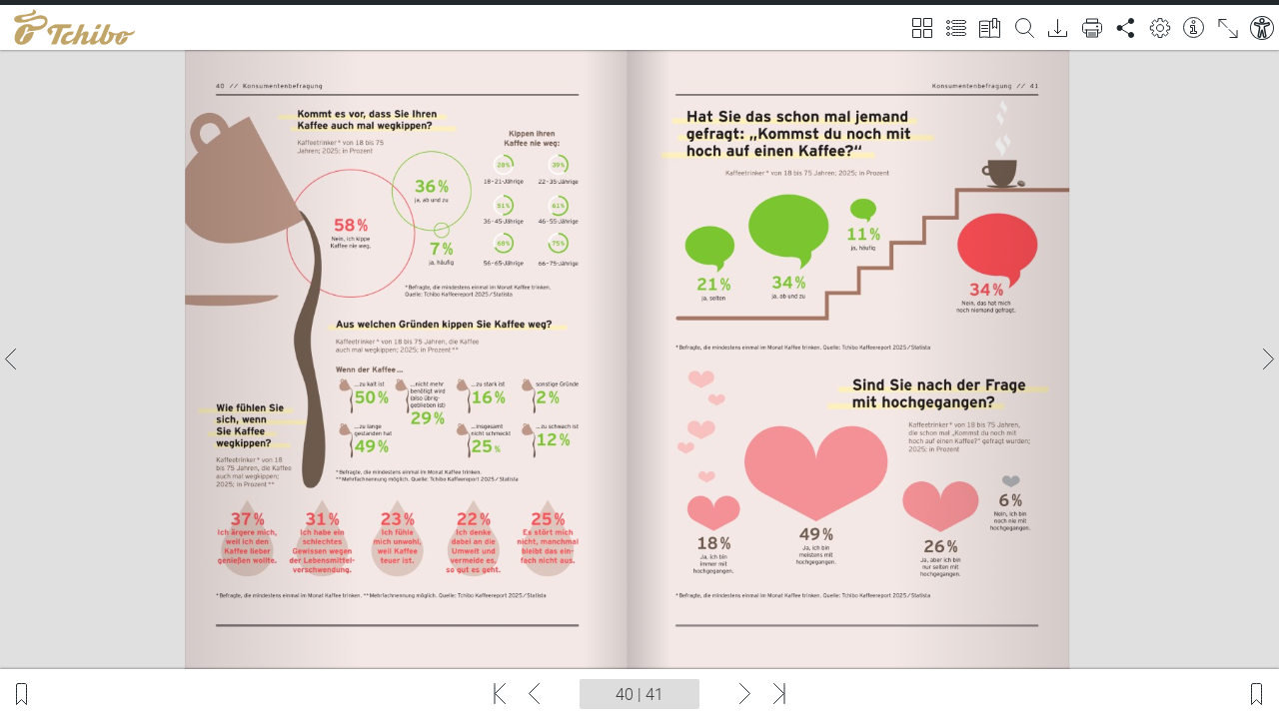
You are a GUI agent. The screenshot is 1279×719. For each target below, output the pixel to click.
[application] (639, 359)
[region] (639, 359)
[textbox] (639, 694)
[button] (12, 359)
